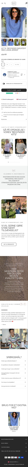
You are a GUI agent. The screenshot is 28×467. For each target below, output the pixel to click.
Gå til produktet (9, 244)
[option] (14, 22)
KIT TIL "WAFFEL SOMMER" (7, 155)
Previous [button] (1, 149)
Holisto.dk (21, 464)
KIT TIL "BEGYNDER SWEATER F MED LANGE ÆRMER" (14, 428)
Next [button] (26, 149)
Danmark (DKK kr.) (14, 461)
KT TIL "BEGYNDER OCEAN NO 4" (20, 155)
